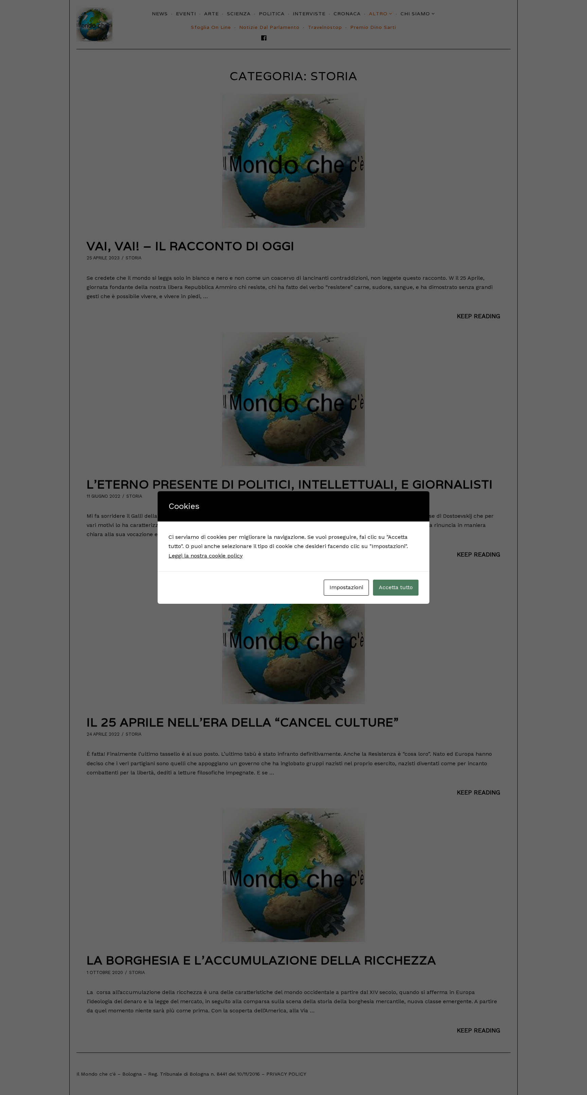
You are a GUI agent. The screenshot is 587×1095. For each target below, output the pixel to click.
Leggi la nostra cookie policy (205, 555)
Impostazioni (346, 587)
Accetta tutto (396, 587)
